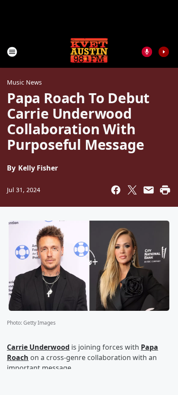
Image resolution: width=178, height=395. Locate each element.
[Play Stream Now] (164, 52)
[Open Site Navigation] (12, 52)
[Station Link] (89, 52)
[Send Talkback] (147, 52)
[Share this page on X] (132, 190)
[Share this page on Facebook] (116, 190)
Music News (24, 82)
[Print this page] (165, 190)
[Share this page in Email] (149, 190)
